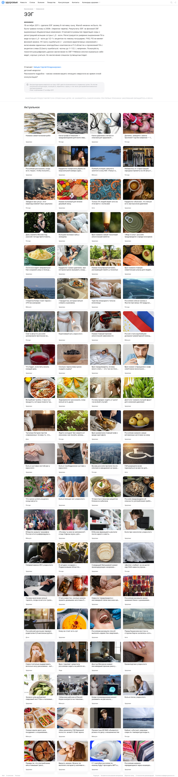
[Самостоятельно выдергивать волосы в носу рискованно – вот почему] (39, 657)
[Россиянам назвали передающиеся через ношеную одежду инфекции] (138, 756)
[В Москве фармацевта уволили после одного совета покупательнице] (105, 524)
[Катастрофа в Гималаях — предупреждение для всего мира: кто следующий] (72, 128)
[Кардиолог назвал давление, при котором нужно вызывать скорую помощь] (72, 260)
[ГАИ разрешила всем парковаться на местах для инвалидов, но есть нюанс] (138, 458)
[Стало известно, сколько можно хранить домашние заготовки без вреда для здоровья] (72, 590)
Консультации (28, 9)
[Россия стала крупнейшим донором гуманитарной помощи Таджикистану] (138, 326)
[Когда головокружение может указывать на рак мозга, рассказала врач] (105, 690)
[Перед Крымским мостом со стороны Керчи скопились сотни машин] (138, 624)
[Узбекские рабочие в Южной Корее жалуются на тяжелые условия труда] (72, 690)
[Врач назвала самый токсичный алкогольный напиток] (105, 227)
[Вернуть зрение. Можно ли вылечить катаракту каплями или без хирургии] (72, 756)
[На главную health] (11, 2)
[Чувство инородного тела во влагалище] (105, 293)
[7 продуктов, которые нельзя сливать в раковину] (72, 293)
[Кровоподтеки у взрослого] (138, 657)
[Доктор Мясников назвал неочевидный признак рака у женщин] (105, 657)
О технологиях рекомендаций (145, 775)
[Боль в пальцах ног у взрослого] (72, 491)
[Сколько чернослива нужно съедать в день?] (72, 359)
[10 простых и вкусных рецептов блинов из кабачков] (105, 491)
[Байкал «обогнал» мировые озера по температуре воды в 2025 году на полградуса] (138, 723)
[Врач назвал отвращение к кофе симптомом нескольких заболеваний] (138, 359)
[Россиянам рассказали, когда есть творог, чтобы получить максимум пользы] (39, 161)
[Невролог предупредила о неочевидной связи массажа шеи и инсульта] (105, 590)
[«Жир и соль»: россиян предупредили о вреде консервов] (138, 227)
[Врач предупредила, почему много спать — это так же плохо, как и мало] (105, 359)
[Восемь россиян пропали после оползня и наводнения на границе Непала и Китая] (105, 458)
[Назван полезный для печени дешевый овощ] (72, 194)
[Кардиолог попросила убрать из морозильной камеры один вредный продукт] (72, 161)
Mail (3, 775)
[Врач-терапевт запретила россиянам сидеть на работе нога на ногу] (72, 657)
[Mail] (3, 2)
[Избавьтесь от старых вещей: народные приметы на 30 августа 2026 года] (138, 161)
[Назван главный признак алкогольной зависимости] (105, 326)
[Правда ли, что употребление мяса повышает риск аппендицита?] (39, 756)
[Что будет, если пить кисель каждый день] (39, 359)
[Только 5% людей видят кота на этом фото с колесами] (105, 194)
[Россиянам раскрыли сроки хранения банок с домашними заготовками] (138, 590)
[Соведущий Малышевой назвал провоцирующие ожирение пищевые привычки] (105, 557)
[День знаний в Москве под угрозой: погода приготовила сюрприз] (39, 227)
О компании (9, 775)
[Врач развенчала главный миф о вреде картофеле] (105, 425)
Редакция (96, 775)
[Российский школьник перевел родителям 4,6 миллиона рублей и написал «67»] (39, 624)
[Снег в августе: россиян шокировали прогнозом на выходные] (39, 326)
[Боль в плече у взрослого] (138, 690)
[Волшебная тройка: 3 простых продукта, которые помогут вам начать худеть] (39, 392)
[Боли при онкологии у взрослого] (138, 524)
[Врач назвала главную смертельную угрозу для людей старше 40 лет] (138, 260)
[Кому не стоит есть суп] (72, 624)
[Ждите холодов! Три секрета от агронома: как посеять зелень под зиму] (72, 425)
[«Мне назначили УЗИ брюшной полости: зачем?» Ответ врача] (72, 723)
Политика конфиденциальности (164, 775)
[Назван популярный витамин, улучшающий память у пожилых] (105, 260)
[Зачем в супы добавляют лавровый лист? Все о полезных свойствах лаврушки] (39, 690)
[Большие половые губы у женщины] (72, 227)
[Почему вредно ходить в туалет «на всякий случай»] (105, 392)
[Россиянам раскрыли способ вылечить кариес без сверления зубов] (105, 624)
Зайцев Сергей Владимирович (47, 67)
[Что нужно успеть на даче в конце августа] (39, 491)
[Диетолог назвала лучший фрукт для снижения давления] (138, 392)
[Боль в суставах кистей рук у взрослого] (39, 458)
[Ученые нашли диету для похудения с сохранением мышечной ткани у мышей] (39, 723)
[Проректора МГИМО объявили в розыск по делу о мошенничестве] (105, 723)
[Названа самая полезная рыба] (39, 128)
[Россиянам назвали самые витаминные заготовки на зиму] (138, 425)
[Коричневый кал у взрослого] (72, 326)
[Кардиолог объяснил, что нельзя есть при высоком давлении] (138, 194)
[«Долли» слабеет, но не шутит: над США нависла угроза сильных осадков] (138, 557)
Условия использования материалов (112, 775)
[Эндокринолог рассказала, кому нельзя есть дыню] (72, 392)
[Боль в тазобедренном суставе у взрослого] (72, 458)
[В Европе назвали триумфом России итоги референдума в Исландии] (39, 524)
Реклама (17, 775)
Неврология (40, 9)
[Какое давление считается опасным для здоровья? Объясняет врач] (105, 128)
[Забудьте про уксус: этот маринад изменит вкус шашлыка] (39, 194)
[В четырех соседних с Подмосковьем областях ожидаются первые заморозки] (72, 557)
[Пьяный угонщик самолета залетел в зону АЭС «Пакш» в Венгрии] (105, 161)
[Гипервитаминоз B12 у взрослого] (39, 557)
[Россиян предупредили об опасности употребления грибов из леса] (138, 491)
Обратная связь (129, 775)
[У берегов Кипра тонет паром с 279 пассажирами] (39, 293)
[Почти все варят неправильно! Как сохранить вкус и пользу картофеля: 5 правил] (39, 260)
